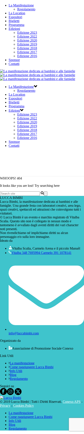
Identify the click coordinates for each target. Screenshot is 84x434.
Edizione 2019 (27, 44)
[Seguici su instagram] (10, 394)
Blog (13, 375)
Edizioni (14, 29)
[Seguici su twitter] (18, 394)
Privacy (5, 405)
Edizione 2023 (27, 32)
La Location (17, 13)
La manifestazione (22, 363)
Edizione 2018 (27, 48)
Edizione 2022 (27, 36)
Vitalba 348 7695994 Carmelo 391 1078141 (41, 253)
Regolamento (26, 9)
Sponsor (14, 60)
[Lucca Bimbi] (37, 75)
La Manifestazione (21, 5)
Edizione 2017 (27, 52)
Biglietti (14, 21)
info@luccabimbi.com (24, 333)
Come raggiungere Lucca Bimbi (31, 367)
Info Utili (16, 371)
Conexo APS (72, 401)
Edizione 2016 (27, 56)
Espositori (15, 17)
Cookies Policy (23, 405)
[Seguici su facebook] (3, 394)
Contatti (14, 64)
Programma (16, 25)
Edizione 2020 (27, 40)
